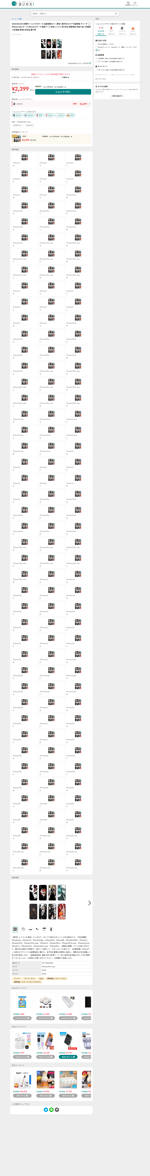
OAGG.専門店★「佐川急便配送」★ (54, 87)
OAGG (41, 978)
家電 (20, 19)
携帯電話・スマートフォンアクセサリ (27, 982)
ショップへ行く (63, 91)
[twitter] (46, 1110)
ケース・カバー (29, 978)
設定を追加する (118, 96)
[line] (51, 1110)
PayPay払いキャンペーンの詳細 (105, 74)
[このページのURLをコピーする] (57, 1110)
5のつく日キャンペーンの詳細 (126, 74)
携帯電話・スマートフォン (56, 978)
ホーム (14, 19)
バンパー (17, 978)
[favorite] (89, 24)
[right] (89, 903)
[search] (116, 13)
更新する (66, 77)
